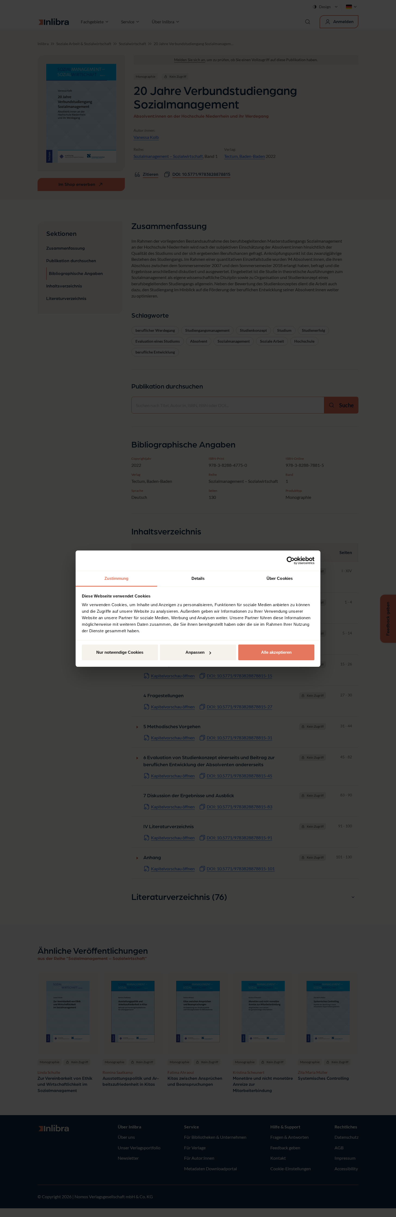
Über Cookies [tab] (280, 578)
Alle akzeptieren (276, 652)
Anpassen (195, 652)
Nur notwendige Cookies (119, 652)
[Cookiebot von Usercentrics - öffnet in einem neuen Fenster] (290, 560)
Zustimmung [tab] (116, 578)
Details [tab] (198, 578)
